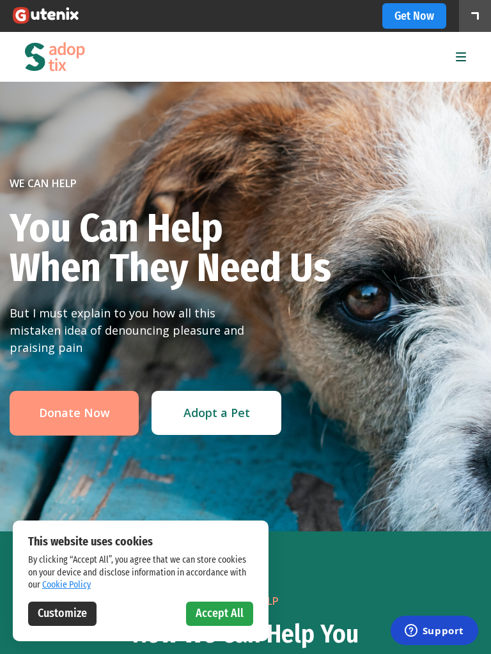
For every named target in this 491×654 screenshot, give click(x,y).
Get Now (414, 16)
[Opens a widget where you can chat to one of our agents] (434, 632)
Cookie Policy (66, 584)
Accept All (220, 613)
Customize (62, 613)
